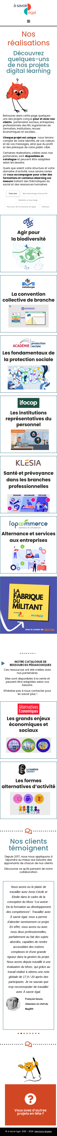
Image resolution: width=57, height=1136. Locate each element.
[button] (18, 1033)
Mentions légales (43, 1131)
